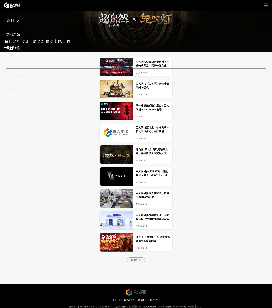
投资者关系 (129, 300)
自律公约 (154, 300)
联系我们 (142, 300)
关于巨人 (116, 300)
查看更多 (136, 260)
